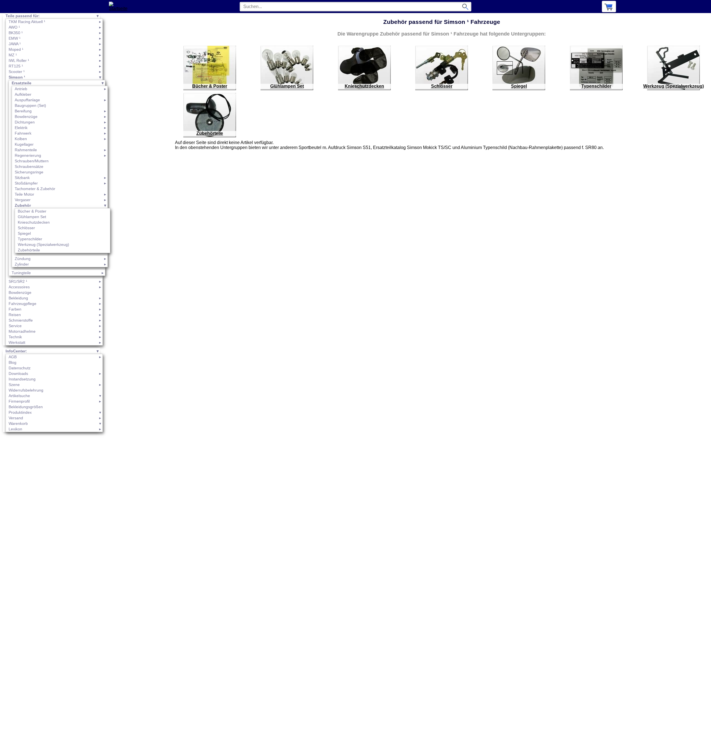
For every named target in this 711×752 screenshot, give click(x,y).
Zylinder (22, 264)
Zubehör (23, 205)
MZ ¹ (13, 55)
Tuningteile (21, 273)
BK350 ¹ (16, 33)
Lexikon (15, 429)
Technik (15, 337)
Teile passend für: (23, 16)
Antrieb (21, 89)
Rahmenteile (26, 150)
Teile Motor (24, 194)
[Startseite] (119, 6)
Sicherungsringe (29, 172)
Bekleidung (18, 298)
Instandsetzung (22, 379)
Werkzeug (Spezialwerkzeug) (43, 244)
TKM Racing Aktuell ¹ (27, 21)
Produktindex (20, 412)
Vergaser (23, 200)
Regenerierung (28, 155)
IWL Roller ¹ (19, 60)
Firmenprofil (19, 401)
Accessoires (19, 287)
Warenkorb (18, 423)
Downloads (18, 373)
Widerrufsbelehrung (26, 390)
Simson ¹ (17, 77)
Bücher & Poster (32, 211)
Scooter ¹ (17, 71)
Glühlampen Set (32, 217)
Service (15, 326)
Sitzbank (22, 177)
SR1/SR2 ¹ (18, 281)
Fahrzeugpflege (22, 303)
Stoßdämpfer (26, 183)
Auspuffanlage (27, 100)
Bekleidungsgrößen (26, 407)
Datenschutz (20, 368)
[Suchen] (465, 6)
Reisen (15, 314)
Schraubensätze (29, 166)
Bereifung (23, 111)
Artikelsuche (19, 395)
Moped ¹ (16, 49)
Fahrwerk (23, 133)
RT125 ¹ (16, 66)
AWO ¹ (14, 27)
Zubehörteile (29, 250)
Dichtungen (25, 122)
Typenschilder (30, 239)
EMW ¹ (15, 38)
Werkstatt (17, 342)
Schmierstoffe (21, 320)
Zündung (23, 258)
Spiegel (24, 233)
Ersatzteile (21, 83)
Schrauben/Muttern (32, 161)
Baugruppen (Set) (30, 105)
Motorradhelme (22, 331)
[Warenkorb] (609, 6)
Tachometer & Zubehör (35, 188)
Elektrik (21, 127)
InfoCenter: (16, 351)
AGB (13, 357)
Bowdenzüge (26, 116)
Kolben (21, 139)
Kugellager (24, 144)
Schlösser (26, 228)
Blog (12, 362)
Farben (15, 309)
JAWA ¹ (15, 44)
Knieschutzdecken (34, 222)
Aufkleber (23, 94)
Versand (16, 418)
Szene (14, 384)
